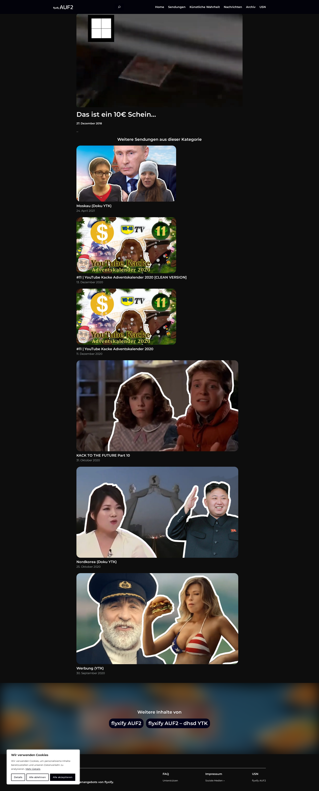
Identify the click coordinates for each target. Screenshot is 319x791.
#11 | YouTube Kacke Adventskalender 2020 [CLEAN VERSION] (131, 277)
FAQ (166, 774)
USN (255, 774)
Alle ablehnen (37, 777)
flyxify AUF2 (126, 723)
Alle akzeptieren (62, 777)
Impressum (213, 774)
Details (18, 777)
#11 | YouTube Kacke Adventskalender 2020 (114, 349)
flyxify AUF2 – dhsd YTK (178, 723)
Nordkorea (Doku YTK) (96, 562)
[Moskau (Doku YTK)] (126, 174)
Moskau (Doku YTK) (93, 206)
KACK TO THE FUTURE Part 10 (103, 455)
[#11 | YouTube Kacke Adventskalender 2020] (126, 317)
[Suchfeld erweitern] (119, 7)
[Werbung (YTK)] (157, 619)
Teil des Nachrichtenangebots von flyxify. (83, 782)
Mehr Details (33, 768)
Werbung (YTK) (90, 668)
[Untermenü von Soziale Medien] (224, 780)
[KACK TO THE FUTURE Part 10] (157, 406)
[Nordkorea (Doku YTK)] (157, 513)
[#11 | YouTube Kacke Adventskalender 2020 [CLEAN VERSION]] (126, 246)
